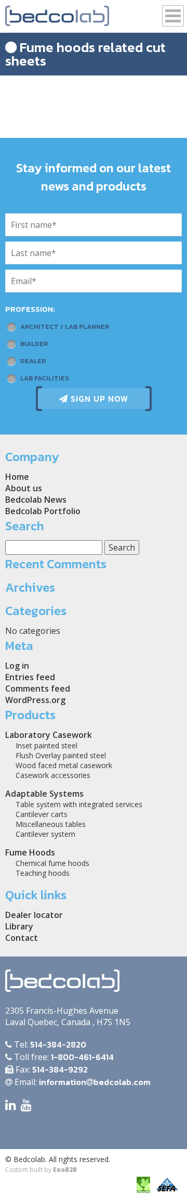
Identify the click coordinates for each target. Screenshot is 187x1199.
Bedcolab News (35, 499)
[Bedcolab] (57, 13)
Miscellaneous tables (51, 824)
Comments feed (37, 688)
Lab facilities (44, 378)
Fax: (51, 1069)
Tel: (49, 1044)
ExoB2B (65, 1169)
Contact (21, 937)
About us (23, 488)
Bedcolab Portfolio (43, 511)
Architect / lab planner (64, 326)
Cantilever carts (42, 814)
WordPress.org (35, 700)
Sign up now (98, 398)
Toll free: (63, 1057)
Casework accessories (53, 775)
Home (17, 476)
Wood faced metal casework (64, 765)
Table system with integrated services (79, 804)
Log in (17, 665)
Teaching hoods (43, 873)
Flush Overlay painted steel (61, 755)
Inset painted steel (46, 745)
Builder (34, 344)
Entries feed (30, 677)
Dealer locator (34, 915)
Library (19, 926)
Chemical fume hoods (52, 863)
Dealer (33, 361)
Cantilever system (45, 834)
